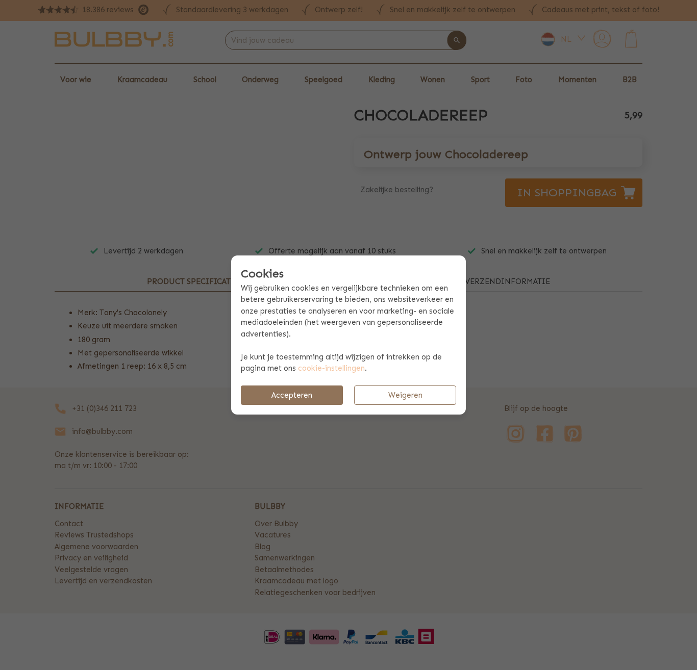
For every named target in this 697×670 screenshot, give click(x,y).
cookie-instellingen (331, 368)
